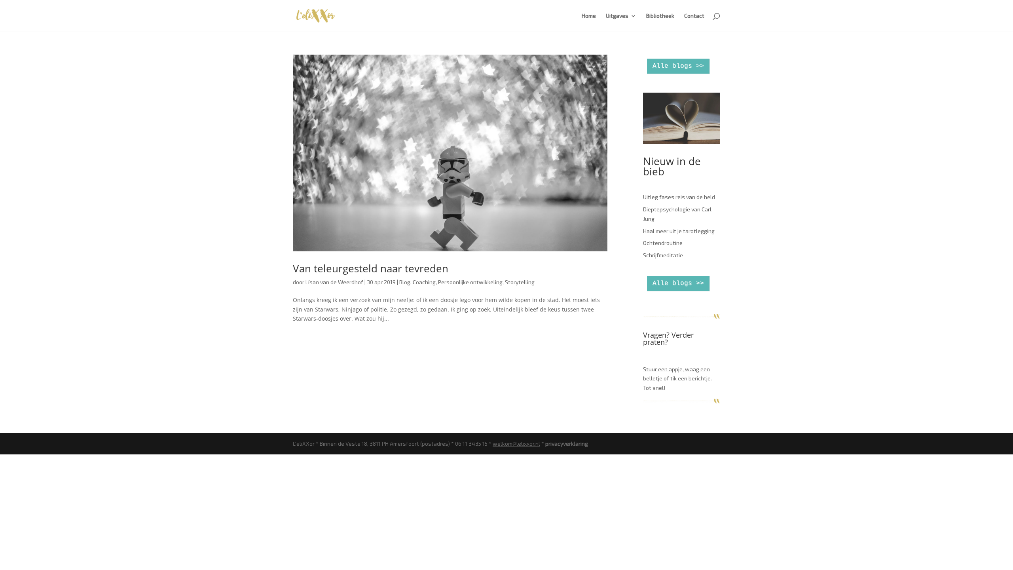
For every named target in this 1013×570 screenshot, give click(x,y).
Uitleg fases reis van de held (679, 197)
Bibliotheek (660, 16)
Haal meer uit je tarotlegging (679, 231)
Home (589, 16)
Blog (404, 282)
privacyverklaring (566, 443)
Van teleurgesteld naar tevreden (370, 268)
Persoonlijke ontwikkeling (470, 282)
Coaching (424, 282)
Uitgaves (617, 16)
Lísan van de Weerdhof (334, 282)
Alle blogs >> (678, 66)
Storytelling (520, 282)
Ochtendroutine (663, 242)
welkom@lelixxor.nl (516, 443)
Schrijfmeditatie (663, 255)
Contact (694, 16)
